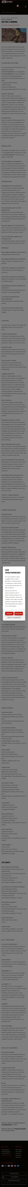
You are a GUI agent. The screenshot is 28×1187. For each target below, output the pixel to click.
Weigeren (9, 613)
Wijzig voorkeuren (14, 617)
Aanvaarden (18, 613)
